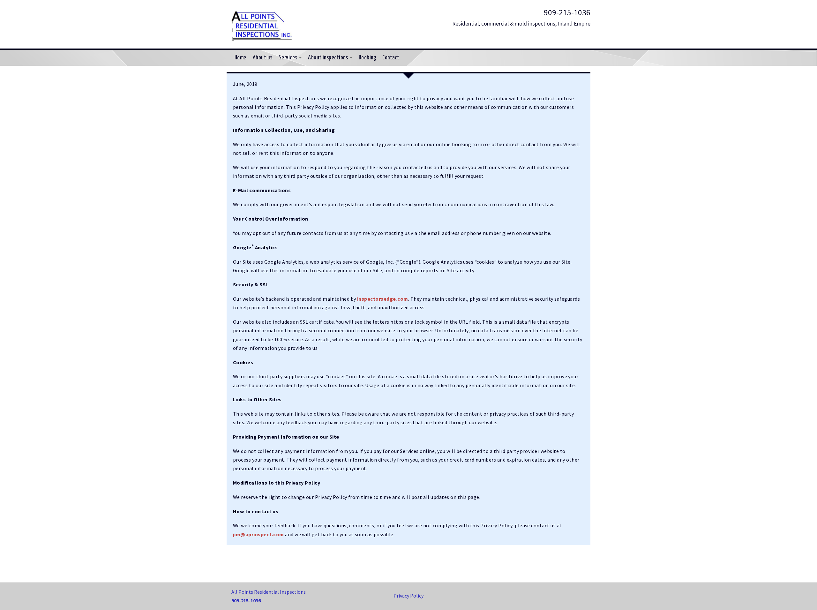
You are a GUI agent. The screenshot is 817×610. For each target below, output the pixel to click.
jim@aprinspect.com (258, 534)
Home (240, 58)
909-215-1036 (567, 12)
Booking (367, 58)
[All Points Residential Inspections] (262, 24)
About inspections (328, 58)
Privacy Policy (408, 595)
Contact (390, 58)
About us (263, 58)
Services (288, 58)
